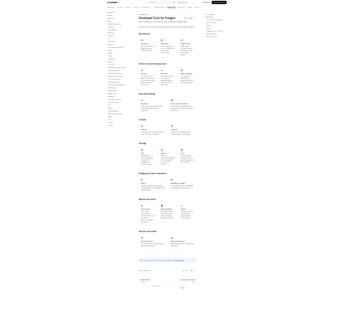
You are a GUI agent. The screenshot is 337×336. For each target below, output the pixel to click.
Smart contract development (214, 20)
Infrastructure (161, 7)
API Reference (146, 7)
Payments (120, 7)
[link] (148, 47)
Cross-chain (136, 7)
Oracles (208, 25)
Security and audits (211, 37)
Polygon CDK (181, 7)
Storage (208, 28)
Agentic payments (211, 34)
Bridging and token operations (214, 31)
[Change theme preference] (228, 2)
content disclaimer (178, 260)
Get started (209, 17)
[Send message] (183, 288)
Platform (112, 7)
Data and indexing (211, 23)
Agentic (197, 7)
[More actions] (195, 18)
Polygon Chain (171, 7)
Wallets (128, 7)
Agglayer (189, 7)
